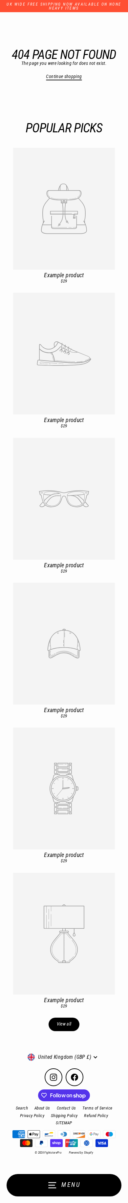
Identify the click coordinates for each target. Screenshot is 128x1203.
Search (22, 1108)
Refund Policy (96, 1115)
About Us (42, 1108)
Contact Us (66, 1108)
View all (64, 1024)
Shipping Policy (64, 1115)
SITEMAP (64, 1122)
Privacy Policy (32, 1115)
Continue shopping (64, 76)
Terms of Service (97, 1108)
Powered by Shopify (81, 1152)
